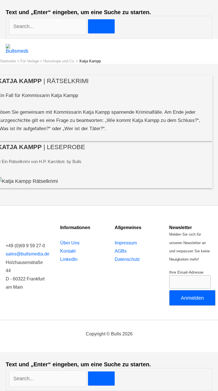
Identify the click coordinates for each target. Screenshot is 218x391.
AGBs (121, 251)
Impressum (126, 242)
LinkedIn (68, 259)
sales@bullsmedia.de (27, 253)
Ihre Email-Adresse (186, 272)
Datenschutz (127, 259)
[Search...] (48, 378)
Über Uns (69, 242)
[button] (205, 48)
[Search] (101, 26)
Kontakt (68, 251)
